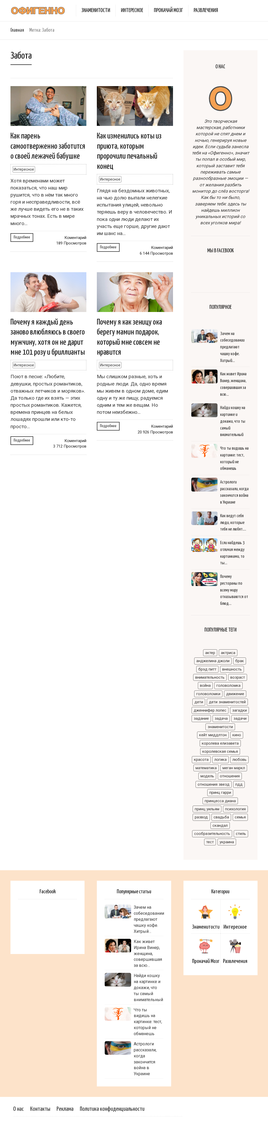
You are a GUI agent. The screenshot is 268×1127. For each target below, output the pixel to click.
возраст (237, 677)
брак (239, 661)
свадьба (221, 817)
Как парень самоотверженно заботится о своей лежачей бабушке (47, 146)
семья (240, 817)
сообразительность (212, 833)
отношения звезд (214, 784)
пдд (239, 784)
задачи (240, 718)
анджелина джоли (213, 661)
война (205, 685)
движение (235, 693)
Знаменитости (95, 10)
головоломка (228, 685)
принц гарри (220, 792)
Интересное (132, 10)
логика (220, 759)
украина (227, 842)
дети (198, 702)
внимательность (210, 677)
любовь (239, 759)
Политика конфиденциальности (112, 1109)
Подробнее (22, 237)
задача (221, 718)
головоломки (208, 693)
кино (236, 735)
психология (235, 809)
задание (201, 718)
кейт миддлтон (213, 735)
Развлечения (206, 10)
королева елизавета (220, 743)
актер (210, 652)
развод (201, 817)
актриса (228, 652)
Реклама (65, 1109)
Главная (17, 30)
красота (201, 759)
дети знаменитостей (227, 702)
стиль (241, 833)
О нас (18, 1109)
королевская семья (220, 751)
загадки (239, 710)
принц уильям (207, 809)
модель (207, 776)
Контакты (40, 1109)
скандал (220, 825)
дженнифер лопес (210, 710)
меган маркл (233, 768)
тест (210, 842)
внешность (232, 669)
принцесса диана (220, 801)
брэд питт (207, 669)
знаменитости (220, 726)
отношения (230, 776)
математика (206, 768)
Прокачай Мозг (168, 10)
